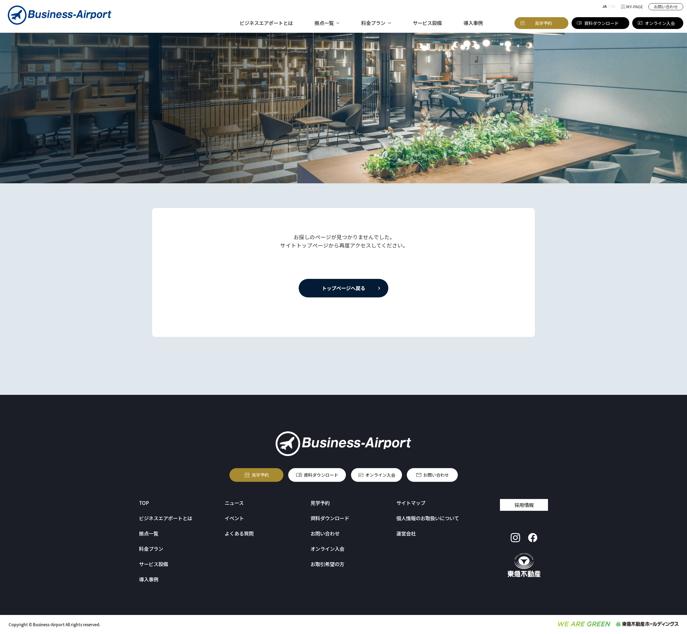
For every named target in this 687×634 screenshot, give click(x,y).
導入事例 (473, 22)
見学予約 (260, 475)
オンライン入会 (380, 475)
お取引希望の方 (327, 563)
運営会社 (406, 533)
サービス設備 (427, 22)
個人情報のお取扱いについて (427, 518)
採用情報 (524, 504)
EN (613, 6)
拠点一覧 (148, 533)
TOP (144, 502)
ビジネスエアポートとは (266, 22)
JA (604, 6)
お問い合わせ (436, 475)
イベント (234, 518)
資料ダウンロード (321, 475)
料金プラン (151, 548)
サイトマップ (410, 502)
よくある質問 (239, 533)
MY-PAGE (634, 6)
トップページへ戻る (343, 288)
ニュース (234, 502)
